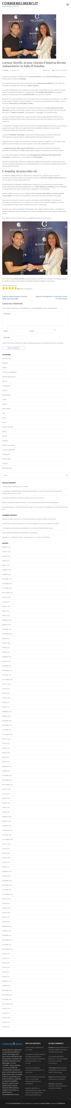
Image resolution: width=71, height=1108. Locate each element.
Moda (4, 422)
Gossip (4, 399)
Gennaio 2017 (6, 985)
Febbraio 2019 (6, 871)
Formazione (6, 395)
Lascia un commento (60, 70)
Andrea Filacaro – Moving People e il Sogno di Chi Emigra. (30, 537)
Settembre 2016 (7, 1004)
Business (47, 70)
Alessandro (6, 523)
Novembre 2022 (7, 670)
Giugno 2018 (6, 908)
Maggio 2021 (6, 752)
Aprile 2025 (5, 561)
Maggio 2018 (6, 912)
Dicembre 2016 (7, 990)
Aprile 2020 (5, 807)
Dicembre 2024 (7, 579)
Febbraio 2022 (6, 711)
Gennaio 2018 (6, 931)
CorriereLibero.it (20, 3)
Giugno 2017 (6, 963)
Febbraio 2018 (6, 926)
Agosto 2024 (6, 597)
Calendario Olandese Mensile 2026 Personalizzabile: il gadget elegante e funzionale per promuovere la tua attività (35, 1059)
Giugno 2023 (6, 638)
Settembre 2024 (7, 592)
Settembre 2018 (7, 894)
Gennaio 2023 (6, 661)
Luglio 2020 (6, 794)
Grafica (4, 404)
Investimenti (6, 408)
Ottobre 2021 (6, 730)
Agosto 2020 (6, 789)
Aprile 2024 (5, 611)
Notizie (4, 436)
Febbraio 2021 (6, 766)
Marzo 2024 (6, 615)
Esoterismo (6, 386)
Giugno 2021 (6, 748)
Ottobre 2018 (6, 890)
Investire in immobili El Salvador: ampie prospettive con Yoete (23, 498)
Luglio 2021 (6, 743)
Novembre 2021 (7, 725)
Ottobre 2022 (6, 675)
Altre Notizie (6, 358)
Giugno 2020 (6, 798)
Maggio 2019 (6, 858)
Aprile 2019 (5, 862)
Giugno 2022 (6, 693)
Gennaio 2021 (6, 771)
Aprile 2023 (5, 647)
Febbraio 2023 (6, 656)
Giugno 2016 (6, 1017)
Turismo (5, 463)
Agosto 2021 (6, 739)
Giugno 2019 (6, 853)
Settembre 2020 (7, 784)
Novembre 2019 (7, 830)
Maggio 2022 (6, 698)
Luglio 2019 (6, 848)
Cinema (4, 367)
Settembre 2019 (7, 839)
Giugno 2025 (6, 556)
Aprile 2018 (5, 917)
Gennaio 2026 (6, 547)
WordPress (61, 1103)
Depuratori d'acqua (9, 377)
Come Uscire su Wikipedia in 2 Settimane (15, 486)
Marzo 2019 (6, 867)
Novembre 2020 (7, 780)
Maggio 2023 (6, 643)
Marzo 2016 (6, 1027)
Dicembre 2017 (7, 935)
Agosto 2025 (6, 551)
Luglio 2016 (6, 1013)
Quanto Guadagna (8, 445)
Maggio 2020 (6, 803)
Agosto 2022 (6, 684)
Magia (4, 418)
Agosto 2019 (6, 844)
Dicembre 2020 (7, 775)
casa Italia (39, 112)
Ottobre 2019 (6, 835)
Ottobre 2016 (6, 999)
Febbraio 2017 (6, 981)
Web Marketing (7, 468)
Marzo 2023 (6, 652)
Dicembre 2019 (7, 826)
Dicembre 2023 (7, 629)
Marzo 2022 (6, 707)
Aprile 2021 (5, 757)
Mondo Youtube (7, 427)
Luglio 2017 (6, 958)
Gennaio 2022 (6, 716)
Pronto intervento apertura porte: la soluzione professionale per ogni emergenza (30, 502)
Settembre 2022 (7, 679)
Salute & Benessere (8, 450)
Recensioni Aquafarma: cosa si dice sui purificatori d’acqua (33, 528)
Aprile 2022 (5, 702)
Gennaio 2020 (6, 821)
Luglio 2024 (6, 602)
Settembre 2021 (7, 734)
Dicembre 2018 (7, 880)
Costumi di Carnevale (9, 372)
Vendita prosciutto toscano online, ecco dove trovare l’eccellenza (32, 519)
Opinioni (4, 440)
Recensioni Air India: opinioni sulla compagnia (22, 533)
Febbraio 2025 (6, 570)
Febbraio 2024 (6, 620)
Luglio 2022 (6, 688)
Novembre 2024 (7, 583)
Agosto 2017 (6, 953)
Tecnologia (6, 454)
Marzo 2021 (6, 762)
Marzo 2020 (6, 812)
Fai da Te (5, 390)
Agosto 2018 (6, 899)
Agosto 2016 (6, 1008)
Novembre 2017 (7, 940)
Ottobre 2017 (6, 944)
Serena (6, 70)
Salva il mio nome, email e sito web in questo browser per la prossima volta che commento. (33, 343)
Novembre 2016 (7, 995)
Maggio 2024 (6, 606)
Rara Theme (46, 1103)
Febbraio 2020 (6, 816)
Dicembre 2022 (7, 666)
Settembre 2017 (7, 949)
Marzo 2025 (6, 565)
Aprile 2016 (5, 1022)
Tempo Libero (6, 459)
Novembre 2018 (7, 885)
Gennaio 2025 (6, 574)
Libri (3, 413)
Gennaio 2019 (6, 876)
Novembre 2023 (7, 634)
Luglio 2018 (6, 903)
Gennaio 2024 (6, 624)
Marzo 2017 (6, 976)
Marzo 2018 (6, 922)
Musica (4, 431)
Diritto (4, 381)
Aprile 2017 (5, 972)
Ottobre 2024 (6, 588)
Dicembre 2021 (7, 720)
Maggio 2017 (6, 967)
